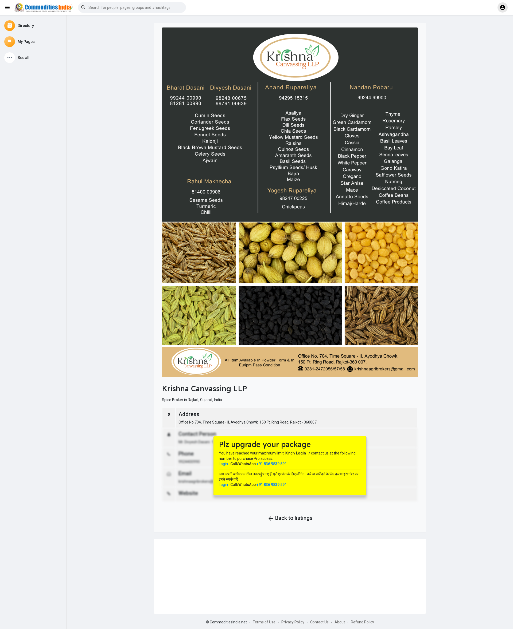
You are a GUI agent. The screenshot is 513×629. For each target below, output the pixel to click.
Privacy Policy (292, 622)
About (340, 622)
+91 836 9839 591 (271, 464)
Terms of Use (264, 622)
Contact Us (319, 622)
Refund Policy (362, 622)
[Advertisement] (290, 576)
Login (223, 464)
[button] (132, 7)
